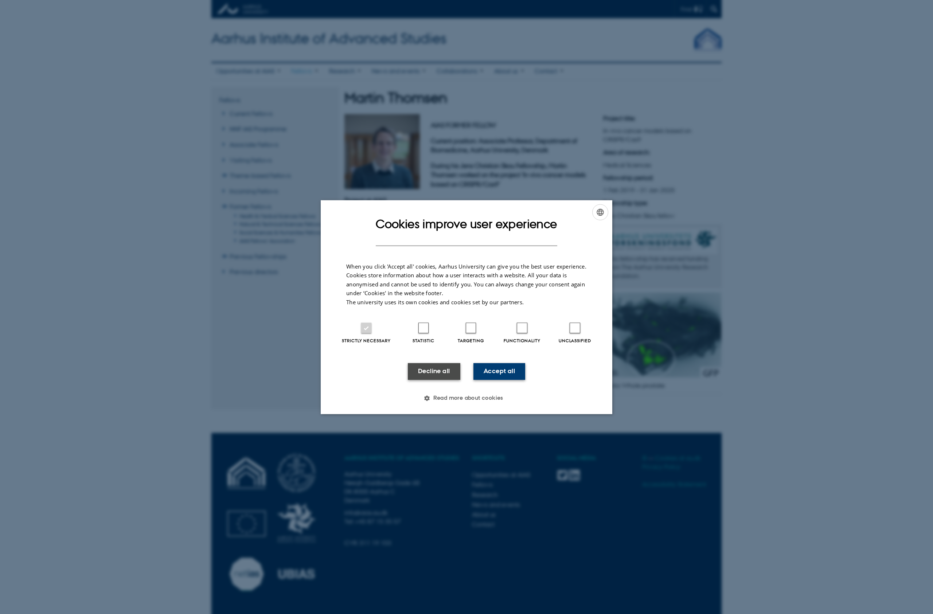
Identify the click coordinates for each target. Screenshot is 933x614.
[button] (466, 398)
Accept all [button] (499, 371)
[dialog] (466, 307)
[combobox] (600, 212)
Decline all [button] (434, 371)
